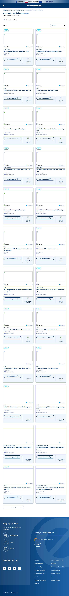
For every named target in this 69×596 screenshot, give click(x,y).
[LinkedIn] (14, 568)
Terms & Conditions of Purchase (57, 561)
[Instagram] (19, 568)
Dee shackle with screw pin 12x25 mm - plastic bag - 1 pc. (50, 129)
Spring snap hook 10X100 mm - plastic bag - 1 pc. (17, 169)
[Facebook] (9, 568)
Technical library (55, 570)
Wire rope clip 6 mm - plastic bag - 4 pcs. (47, 90)
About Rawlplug (38, 563)
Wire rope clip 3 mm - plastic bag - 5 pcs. (14, 129)
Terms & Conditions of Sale (58, 566)
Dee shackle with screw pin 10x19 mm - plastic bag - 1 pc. (50, 290)
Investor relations (55, 573)
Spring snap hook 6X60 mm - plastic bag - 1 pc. (16, 51)
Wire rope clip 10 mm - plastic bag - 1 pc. (47, 329)
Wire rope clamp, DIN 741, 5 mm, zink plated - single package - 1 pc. (18, 249)
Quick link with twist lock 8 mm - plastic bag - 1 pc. (17, 368)
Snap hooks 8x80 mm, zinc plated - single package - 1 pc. (50, 448)
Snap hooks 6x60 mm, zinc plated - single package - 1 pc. (18, 448)
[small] (18, 39)
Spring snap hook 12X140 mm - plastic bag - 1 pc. (17, 329)
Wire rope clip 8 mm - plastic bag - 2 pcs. (47, 368)
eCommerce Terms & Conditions (39, 575)
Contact (36, 560)
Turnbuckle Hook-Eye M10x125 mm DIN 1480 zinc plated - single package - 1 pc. (50, 488)
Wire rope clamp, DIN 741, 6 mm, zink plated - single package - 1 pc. (18, 290)
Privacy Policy (38, 566)
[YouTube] (4, 568)
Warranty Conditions (39, 570)
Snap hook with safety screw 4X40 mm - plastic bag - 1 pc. (50, 170)
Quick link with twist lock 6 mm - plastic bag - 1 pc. (17, 90)
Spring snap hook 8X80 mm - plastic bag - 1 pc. (49, 51)
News (52, 577)
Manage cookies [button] (55, 580)
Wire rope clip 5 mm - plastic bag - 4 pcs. (14, 210)
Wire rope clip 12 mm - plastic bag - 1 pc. (47, 248)
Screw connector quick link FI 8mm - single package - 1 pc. (50, 407)
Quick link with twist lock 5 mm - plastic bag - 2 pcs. (18, 407)
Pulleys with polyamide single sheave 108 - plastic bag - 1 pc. (17, 488)
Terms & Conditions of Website (40, 581)
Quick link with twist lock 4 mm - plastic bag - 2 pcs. (50, 210)
